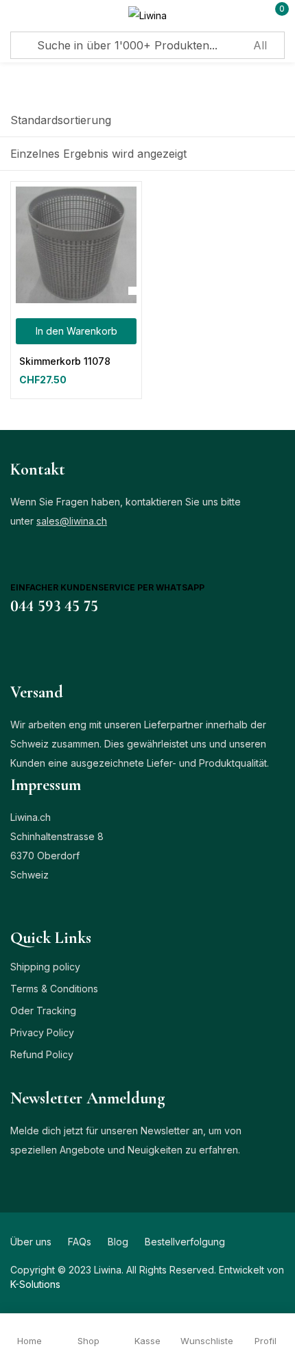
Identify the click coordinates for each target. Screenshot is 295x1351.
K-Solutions (35, 1284)
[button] (60, 120)
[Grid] (276, 154)
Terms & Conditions (54, 988)
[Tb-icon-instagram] (68, 648)
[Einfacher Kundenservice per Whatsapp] (23, 564)
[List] (250, 154)
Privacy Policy (42, 1032)
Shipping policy (45, 966)
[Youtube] (95, 648)
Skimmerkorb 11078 (64, 361)
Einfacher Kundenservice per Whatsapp (107, 587)
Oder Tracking (43, 1010)
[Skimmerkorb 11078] (76, 247)
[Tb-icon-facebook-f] (15, 648)
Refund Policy (41, 1054)
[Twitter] (42, 648)
